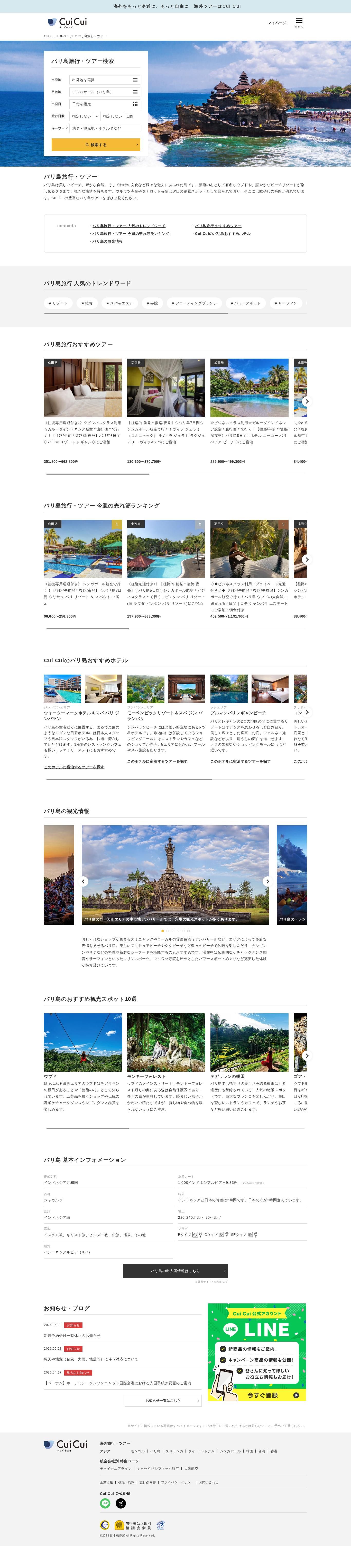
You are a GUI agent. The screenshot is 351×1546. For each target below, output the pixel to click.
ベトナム (208, 1451)
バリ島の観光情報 (108, 241)
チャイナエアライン (116, 1469)
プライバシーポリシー (177, 1482)
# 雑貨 (87, 303)
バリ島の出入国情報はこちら (175, 1271)
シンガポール (230, 1451)
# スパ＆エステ (120, 303)
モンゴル (138, 1451)
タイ (191, 1451)
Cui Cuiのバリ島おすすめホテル (223, 234)
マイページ (277, 23)
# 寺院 (152, 303)
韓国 (249, 1451)
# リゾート (58, 303)
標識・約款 (126, 1482)
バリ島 (155, 1451)
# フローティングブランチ (194, 303)
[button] (307, 401)
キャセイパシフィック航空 (158, 1469)
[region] (175, 305)
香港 (274, 1451)
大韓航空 (191, 1469)
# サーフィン (286, 303)
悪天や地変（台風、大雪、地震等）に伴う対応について (91, 1359)
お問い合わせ (208, 1482)
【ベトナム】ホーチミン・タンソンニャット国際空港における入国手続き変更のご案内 (117, 1383)
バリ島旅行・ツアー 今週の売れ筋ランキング (131, 234)
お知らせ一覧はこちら (163, 1401)
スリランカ (174, 1451)
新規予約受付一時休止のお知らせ (72, 1335)
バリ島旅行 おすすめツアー (218, 226)
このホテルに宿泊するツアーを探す (74, 767)
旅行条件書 (148, 1482)
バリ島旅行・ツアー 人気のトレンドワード (129, 226)
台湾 (261, 1451)
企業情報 (106, 1482)
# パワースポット (246, 303)
